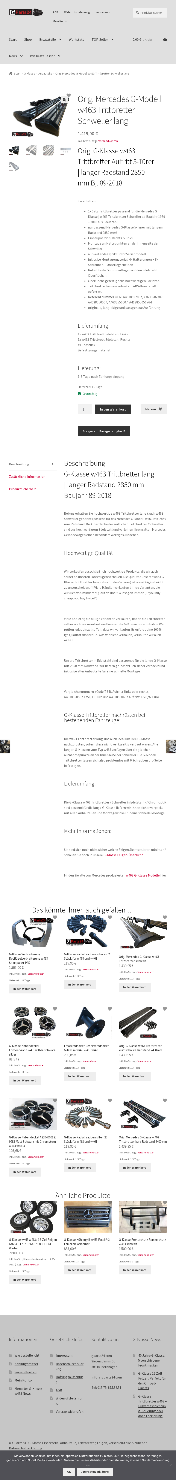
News (13, 56)
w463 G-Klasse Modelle (143, 875)
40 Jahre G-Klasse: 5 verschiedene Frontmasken (151, 1360)
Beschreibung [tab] (19, 464)
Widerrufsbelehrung (77, 12)
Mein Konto (60, 21)
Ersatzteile (47, 39)
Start (13, 39)
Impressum (103, 12)
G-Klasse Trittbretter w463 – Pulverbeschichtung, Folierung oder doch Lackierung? (152, 1406)
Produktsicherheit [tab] (22, 489)
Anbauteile (45, 73)
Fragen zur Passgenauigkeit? (104, 431)
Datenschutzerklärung (25, 1448)
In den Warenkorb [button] (24, 989)
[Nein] (170, 1465)
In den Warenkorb (113, 409)
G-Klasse (29, 73)
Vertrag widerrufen (69, 1411)
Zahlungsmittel (26, 1364)
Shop (28, 39)
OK (69, 1472)
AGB (55, 12)
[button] (64, 99)
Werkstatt (76, 39)
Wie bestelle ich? (42, 56)
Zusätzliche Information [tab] (27, 476)
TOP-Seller (100, 39)
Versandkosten (108, 141)
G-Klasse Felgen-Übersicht (123, 855)
